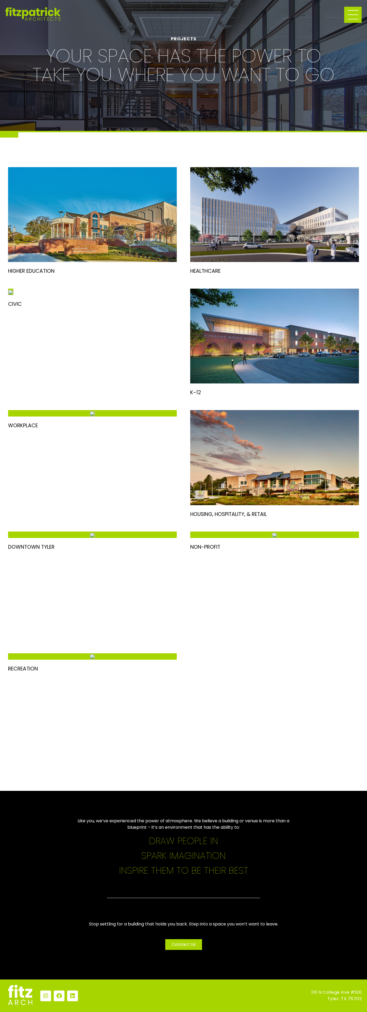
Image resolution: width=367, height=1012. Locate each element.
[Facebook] (59, 996)
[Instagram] (45, 996)
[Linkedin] (72, 996)
